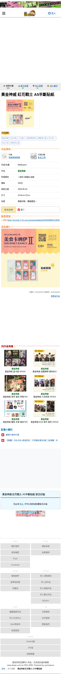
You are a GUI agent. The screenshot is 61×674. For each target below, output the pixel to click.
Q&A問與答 (15, 624)
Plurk (15, 559)
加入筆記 (54, 86)
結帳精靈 (30, 654)
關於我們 (15, 546)
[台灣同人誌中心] (29, 13)
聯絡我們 (15, 576)
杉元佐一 (52, 138)
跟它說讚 (24, 86)
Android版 (30, 641)
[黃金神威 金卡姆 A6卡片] (15, 358)
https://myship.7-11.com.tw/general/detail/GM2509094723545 (33, 220)
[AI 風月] (30, 515)
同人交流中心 (15, 618)
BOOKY (45, 601)
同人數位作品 (46, 594)
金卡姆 (13, 138)
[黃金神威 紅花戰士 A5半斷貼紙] (20, 114)
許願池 (15, 588)
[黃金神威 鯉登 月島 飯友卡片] (15, 408)
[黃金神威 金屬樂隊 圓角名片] (44, 358)
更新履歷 (15, 552)
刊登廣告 (46, 612)
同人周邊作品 (46, 588)
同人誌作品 (46, 582)
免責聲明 (46, 552)
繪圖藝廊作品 (15, 612)
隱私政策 (46, 546)
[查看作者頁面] (4, 156)
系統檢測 (15, 630)
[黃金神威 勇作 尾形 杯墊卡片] (15, 383)
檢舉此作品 (55, 296)
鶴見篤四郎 (32, 138)
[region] (25, 321)
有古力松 (5, 143)
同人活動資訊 (46, 576)
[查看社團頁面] (33, 156)
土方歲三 (22, 138)
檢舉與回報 (15, 582)
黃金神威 (5, 138)
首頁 (3, 669)
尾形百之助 (15, 143)
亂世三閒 (42, 157)
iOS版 (30, 648)
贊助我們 (46, 624)
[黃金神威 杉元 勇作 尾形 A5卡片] (44, 408)
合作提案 (46, 618)
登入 (53, 13)
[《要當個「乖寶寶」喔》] (30, 4)
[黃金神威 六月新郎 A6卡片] (44, 383)
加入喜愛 (39, 86)
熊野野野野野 (14, 157)
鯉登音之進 (42, 138)
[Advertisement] (30, 49)
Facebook (15, 565)
